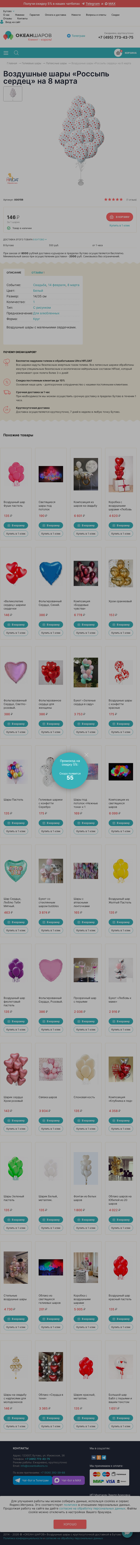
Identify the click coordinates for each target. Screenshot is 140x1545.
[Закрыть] (86, 754)
